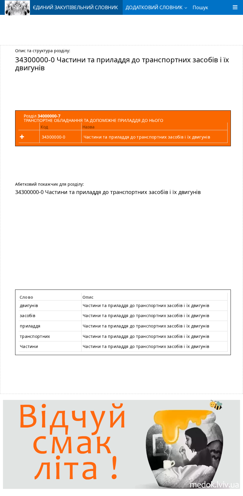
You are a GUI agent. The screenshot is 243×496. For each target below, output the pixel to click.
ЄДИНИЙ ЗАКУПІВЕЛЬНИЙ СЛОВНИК (75, 7)
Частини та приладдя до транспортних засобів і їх (146, 305)
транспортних (35, 336)
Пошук (200, 7)
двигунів (29, 305)
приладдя (30, 326)
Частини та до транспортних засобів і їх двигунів (146, 326)
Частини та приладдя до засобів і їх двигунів (146, 336)
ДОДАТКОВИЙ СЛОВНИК (154, 7)
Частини (29, 346)
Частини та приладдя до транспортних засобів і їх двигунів (147, 137)
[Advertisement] (121, 27)
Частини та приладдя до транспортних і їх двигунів (146, 315)
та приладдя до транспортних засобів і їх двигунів (146, 346)
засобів (27, 315)
